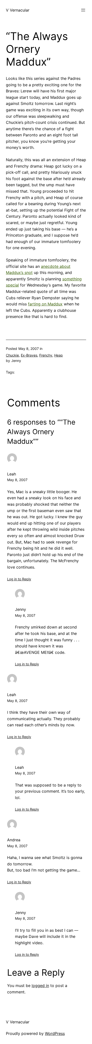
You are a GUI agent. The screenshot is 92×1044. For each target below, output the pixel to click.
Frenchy (45, 355)
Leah (11, 474)
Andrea (13, 839)
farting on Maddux (45, 303)
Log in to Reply (19, 579)
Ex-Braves (29, 355)
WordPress (55, 1033)
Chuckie (12, 355)
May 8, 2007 (17, 480)
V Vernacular (17, 10)
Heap (58, 355)
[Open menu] (83, 10)
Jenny (20, 609)
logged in (40, 985)
